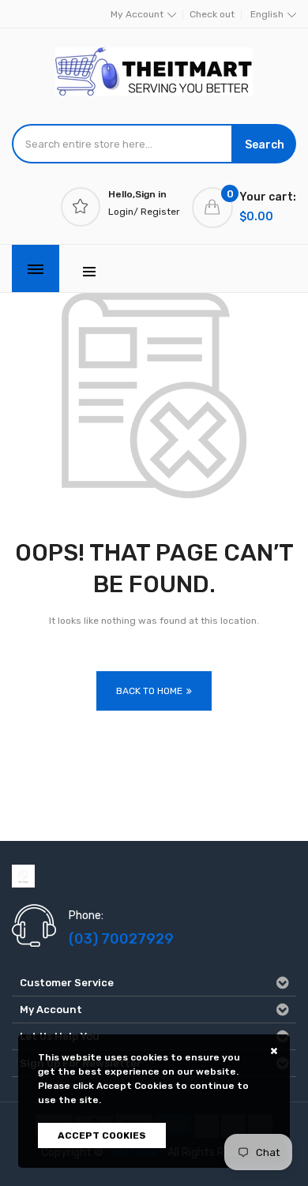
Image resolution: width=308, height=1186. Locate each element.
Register (160, 211)
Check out (212, 14)
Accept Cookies (102, 1135)
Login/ (123, 211)
